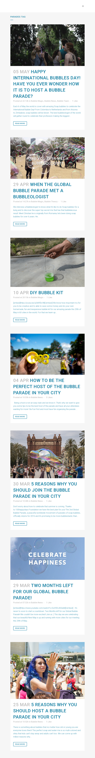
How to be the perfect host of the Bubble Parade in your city (46, 386)
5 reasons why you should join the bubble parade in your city (45, 490)
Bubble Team (63, 101)
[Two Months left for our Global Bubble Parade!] (47, 558)
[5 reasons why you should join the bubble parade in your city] (47, 454)
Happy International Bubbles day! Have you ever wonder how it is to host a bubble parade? (47, 84)
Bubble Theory (51, 201)
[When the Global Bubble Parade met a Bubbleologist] (47, 158)
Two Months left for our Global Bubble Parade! (43, 591)
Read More (20, 123)
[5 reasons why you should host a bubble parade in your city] (47, 670)
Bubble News (50, 101)
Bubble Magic (37, 101)
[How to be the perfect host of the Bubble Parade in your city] (47, 354)
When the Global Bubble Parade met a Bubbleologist (42, 190)
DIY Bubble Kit (46, 292)
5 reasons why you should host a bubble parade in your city (45, 711)
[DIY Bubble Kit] (47, 262)
